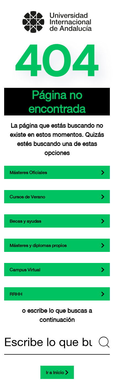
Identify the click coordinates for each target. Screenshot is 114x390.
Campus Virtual (25, 269)
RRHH (16, 293)
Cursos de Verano (27, 196)
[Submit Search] (104, 342)
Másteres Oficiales (28, 172)
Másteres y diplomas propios (38, 245)
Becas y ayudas (25, 220)
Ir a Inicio (55, 372)
